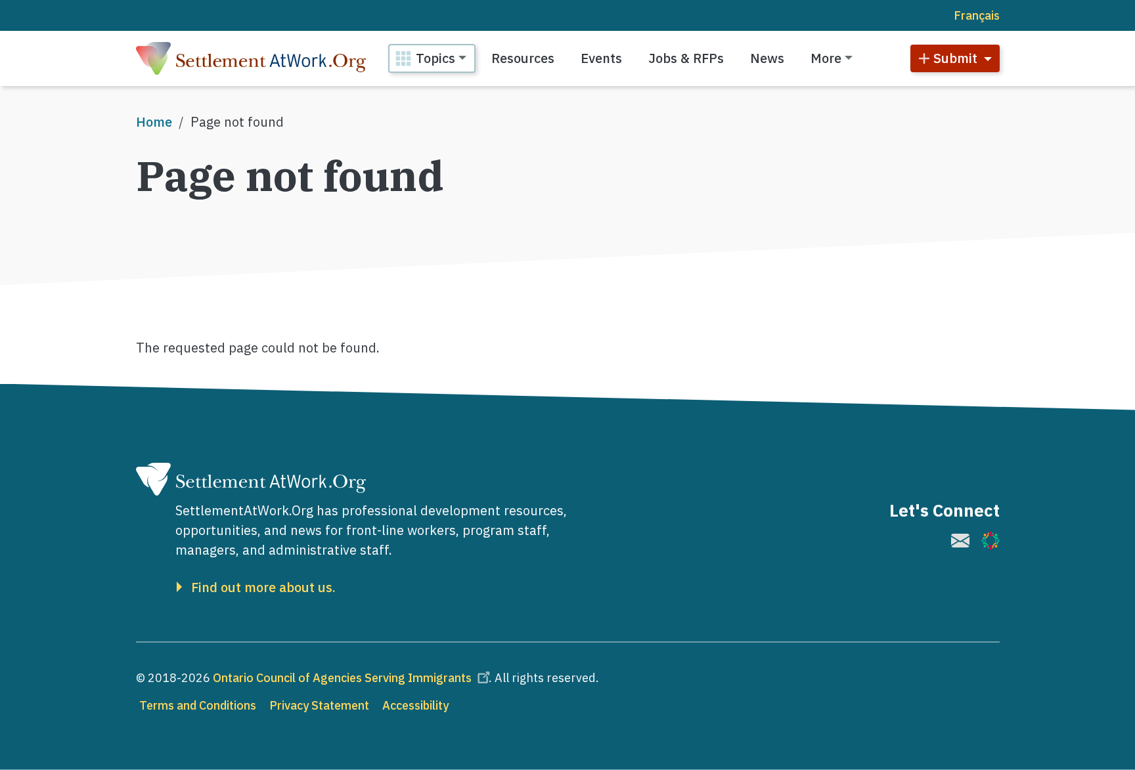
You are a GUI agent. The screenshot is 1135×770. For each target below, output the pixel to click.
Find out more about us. (263, 587)
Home (154, 122)
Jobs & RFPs (686, 58)
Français (977, 15)
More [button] (826, 58)
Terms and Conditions (197, 705)
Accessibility (415, 705)
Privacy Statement (319, 705)
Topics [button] (435, 58)
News (767, 58)
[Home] (251, 58)
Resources (522, 58)
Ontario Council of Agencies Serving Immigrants (342, 677)
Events (601, 58)
